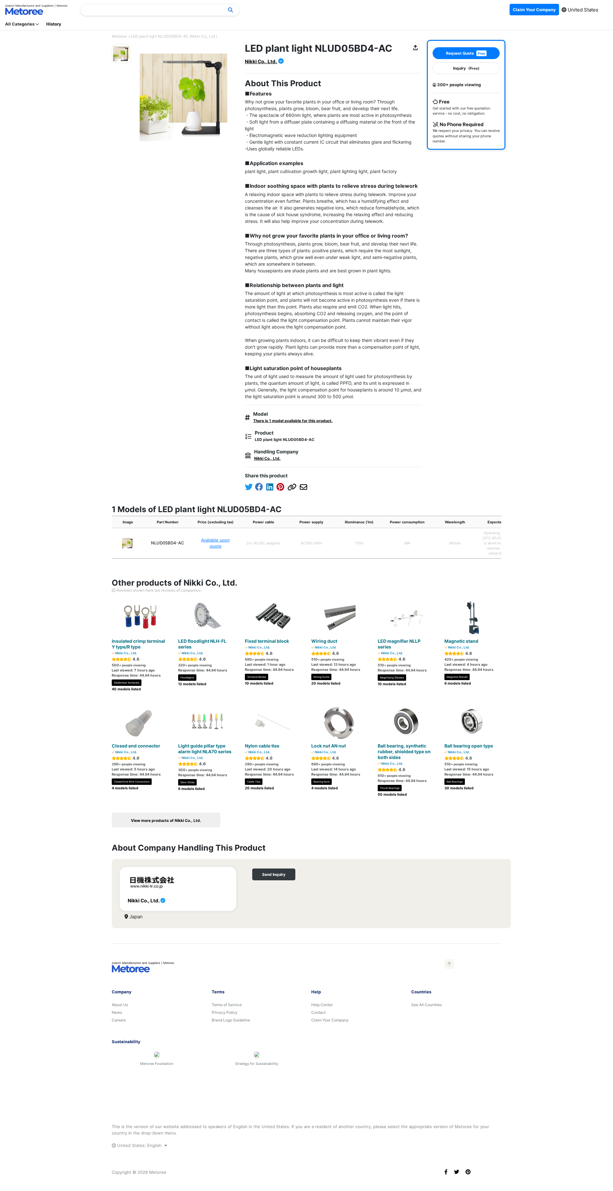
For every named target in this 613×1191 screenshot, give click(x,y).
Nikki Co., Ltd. (261, 61)
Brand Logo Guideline (231, 1020)
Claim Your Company (330, 1020)
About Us (120, 1004)
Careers (119, 1020)
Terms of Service (227, 1004)
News (117, 1012)
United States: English (139, 1145)
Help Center (322, 1004)
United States (582, 10)
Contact (318, 1012)
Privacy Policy (225, 1012)
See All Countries (426, 1004)
